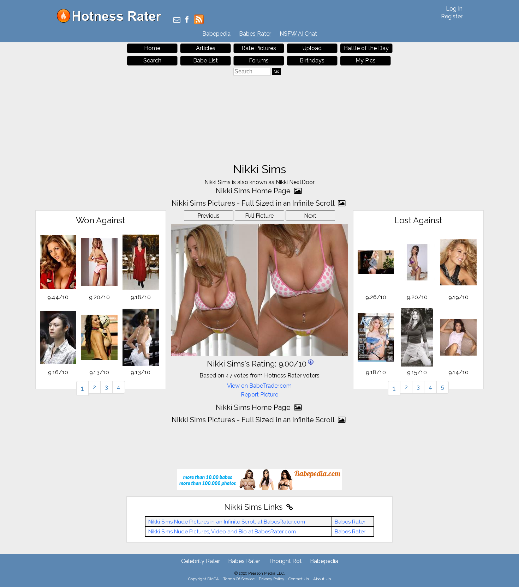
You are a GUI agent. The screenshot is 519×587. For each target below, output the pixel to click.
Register (452, 16)
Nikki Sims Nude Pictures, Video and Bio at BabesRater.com (222, 531)
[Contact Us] (177, 20)
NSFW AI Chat (298, 33)
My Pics (366, 60)
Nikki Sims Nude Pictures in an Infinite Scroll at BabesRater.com (226, 522)
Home (152, 48)
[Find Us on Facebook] (187, 20)
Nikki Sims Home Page (254, 191)
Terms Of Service (239, 578)
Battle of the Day (366, 48)
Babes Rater (255, 33)
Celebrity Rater (200, 561)
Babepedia (216, 33)
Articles (205, 48)
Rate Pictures (258, 48)
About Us (322, 578)
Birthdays (312, 60)
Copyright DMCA (203, 578)
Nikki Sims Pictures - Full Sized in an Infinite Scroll (254, 203)
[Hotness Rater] (111, 21)
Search (152, 60)
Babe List (205, 60)
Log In (454, 8)
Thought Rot (285, 561)
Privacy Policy (271, 578)
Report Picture (259, 394)
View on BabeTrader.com (259, 385)
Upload (312, 48)
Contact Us (298, 578)
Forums (259, 60)
